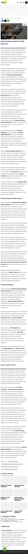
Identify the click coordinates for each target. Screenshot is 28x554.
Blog (17, 13)
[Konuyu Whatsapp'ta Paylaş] (8, 21)
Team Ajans (23, 552)
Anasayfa (12, 13)
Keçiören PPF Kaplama (5, 498)
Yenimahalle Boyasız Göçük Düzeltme (19, 499)
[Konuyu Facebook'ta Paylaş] (2, 21)
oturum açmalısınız (17, 521)
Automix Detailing (12, 461)
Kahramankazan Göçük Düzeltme (10, 466)
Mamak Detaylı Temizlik (19, 486)
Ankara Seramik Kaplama (6, 486)
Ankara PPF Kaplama (18, 512)
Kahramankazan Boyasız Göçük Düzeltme (12, 464)
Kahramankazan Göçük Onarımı (10, 469)
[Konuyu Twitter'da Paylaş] (5, 21)
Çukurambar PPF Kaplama (6, 512)
